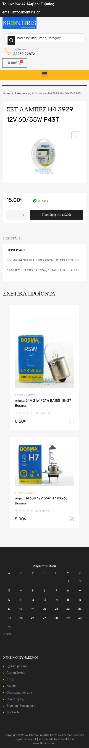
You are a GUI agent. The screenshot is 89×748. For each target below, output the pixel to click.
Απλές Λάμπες (22, 93)
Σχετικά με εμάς (16, 666)
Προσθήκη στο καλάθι (56, 215)
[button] (44, 73)
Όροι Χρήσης (15, 699)
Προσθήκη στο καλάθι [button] (71, 421)
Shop (10, 679)
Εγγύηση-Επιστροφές (20, 706)
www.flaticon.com (44, 743)
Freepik (63, 739)
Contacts (13, 712)
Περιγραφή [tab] (12, 238)
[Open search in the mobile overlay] (44, 38)
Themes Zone (70, 735)
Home (6, 93)
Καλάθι (11, 686)
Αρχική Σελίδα (15, 673)
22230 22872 (24, 54)
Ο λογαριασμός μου (19, 692)
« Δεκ (7, 634)
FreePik (32, 739)
